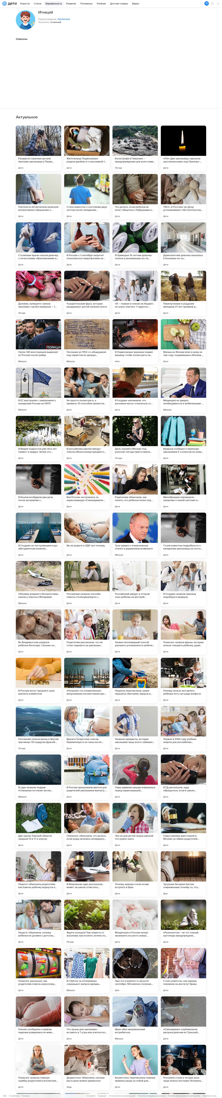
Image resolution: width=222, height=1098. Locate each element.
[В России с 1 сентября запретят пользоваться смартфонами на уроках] (86, 245)
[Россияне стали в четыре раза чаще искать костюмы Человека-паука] (183, 1067)
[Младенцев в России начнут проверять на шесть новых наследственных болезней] (135, 922)
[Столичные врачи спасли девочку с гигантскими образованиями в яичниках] (38, 245)
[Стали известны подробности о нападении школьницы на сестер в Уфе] (183, 535)
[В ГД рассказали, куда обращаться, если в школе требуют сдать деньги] (183, 777)
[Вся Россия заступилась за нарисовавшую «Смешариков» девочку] (86, 487)
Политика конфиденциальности (151, 1096)
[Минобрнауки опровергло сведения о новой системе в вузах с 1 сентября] (183, 487)
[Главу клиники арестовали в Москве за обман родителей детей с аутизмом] (183, 825)
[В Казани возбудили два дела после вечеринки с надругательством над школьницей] (38, 487)
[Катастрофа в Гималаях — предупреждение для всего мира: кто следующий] (135, 148)
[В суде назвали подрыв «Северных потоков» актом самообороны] (38, 777)
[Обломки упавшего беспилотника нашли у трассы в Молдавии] (38, 583)
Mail (5, 1096)
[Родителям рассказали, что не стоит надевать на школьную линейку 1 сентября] (86, 632)
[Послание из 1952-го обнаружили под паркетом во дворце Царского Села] (86, 341)
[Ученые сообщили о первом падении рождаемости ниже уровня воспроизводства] (38, 1019)
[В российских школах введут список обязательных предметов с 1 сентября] (86, 438)
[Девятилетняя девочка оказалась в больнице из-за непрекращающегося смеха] (183, 245)
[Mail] (4, 3)
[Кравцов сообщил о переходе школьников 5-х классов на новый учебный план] (183, 438)
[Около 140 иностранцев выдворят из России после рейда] (38, 341)
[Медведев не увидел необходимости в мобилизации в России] (183, 390)
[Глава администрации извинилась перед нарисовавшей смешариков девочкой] (135, 777)
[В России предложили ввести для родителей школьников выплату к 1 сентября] (86, 777)
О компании (14, 1096)
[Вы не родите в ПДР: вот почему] (86, 535)
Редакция (102, 1096)
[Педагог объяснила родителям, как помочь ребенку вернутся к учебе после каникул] (38, 874)
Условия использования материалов (184, 1096)
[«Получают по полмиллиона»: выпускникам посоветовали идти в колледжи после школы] (86, 680)
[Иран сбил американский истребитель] (135, 1019)
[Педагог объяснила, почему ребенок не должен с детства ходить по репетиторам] (38, 922)
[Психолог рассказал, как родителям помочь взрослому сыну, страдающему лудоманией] (38, 970)
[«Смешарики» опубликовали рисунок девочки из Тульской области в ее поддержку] (183, 1019)
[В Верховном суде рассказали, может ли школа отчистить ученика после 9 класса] (86, 874)
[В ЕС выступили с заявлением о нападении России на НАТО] (38, 390)
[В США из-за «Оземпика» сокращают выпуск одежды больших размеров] (86, 970)
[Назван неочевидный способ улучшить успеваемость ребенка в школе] (135, 632)
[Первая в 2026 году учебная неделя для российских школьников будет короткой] (183, 729)
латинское (64, 19)
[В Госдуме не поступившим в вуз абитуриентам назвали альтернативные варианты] (38, 535)
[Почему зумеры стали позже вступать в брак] (135, 874)
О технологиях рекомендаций (122, 1096)
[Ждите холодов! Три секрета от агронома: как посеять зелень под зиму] (86, 922)
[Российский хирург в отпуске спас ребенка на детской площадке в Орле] (135, 583)
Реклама (26, 1096)
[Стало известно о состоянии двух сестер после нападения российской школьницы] (86, 196)
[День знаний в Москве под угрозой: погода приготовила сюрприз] (135, 438)
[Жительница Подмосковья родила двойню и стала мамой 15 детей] (86, 148)
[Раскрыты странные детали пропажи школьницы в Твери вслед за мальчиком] (38, 148)
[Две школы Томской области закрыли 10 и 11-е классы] (38, 825)
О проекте (91, 1096)
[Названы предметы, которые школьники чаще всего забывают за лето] (135, 729)
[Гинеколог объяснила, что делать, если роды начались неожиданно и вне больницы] (86, 825)
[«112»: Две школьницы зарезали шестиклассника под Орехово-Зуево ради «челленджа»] (183, 148)
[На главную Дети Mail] (12, 3)
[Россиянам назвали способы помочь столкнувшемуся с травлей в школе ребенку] (86, 583)
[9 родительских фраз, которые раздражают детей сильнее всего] (86, 293)
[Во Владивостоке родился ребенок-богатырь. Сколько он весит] (38, 632)
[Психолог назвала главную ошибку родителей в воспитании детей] (38, 1067)
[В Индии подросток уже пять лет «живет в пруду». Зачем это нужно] (38, 438)
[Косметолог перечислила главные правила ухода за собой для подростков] (135, 1067)
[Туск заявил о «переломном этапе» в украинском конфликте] (135, 535)
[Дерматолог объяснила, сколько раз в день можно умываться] (86, 1067)
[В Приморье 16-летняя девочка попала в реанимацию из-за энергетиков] (135, 245)
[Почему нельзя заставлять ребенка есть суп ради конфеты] (183, 680)
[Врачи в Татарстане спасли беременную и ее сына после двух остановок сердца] (86, 729)
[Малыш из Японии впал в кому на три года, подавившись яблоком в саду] (183, 341)
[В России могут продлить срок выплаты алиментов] (38, 680)
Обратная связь (210, 1096)
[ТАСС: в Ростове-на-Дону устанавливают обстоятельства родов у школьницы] (183, 196)
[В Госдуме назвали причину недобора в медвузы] (183, 583)
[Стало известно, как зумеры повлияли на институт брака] (183, 970)
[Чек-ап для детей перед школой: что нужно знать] (135, 825)
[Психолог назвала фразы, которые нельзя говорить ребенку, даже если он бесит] (183, 632)
